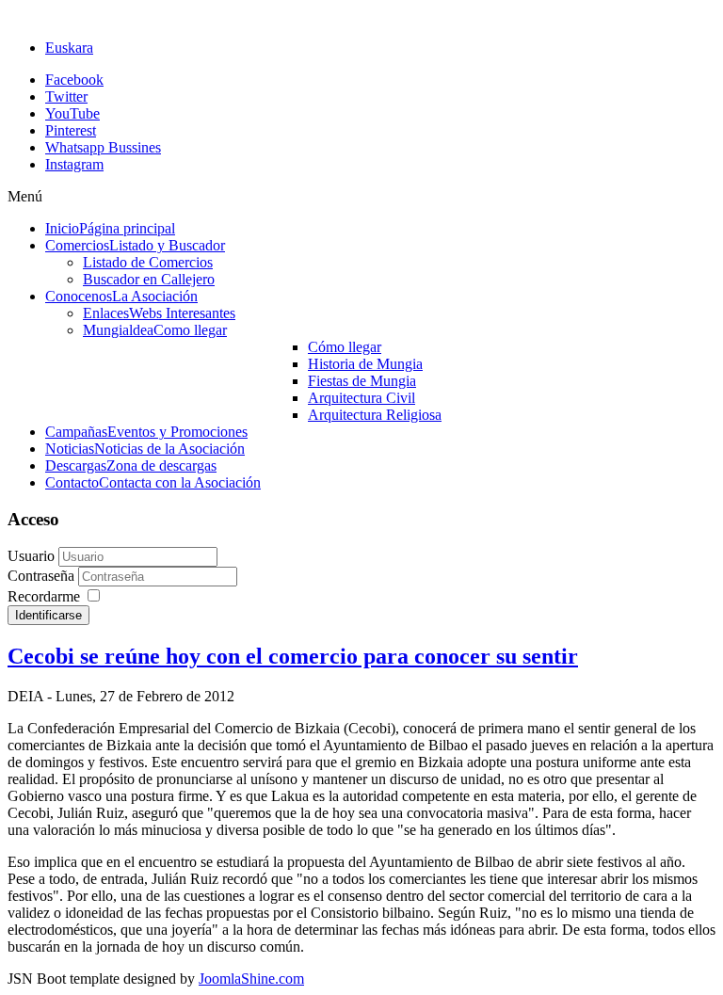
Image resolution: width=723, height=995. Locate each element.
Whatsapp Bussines (103, 147)
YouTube (72, 113)
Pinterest (70, 130)
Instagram (74, 164)
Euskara (69, 48)
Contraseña (43, 576)
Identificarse (48, 615)
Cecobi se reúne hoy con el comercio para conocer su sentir (293, 656)
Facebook (74, 80)
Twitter (66, 96)
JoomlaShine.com (251, 979)
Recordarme (44, 596)
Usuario (31, 556)
